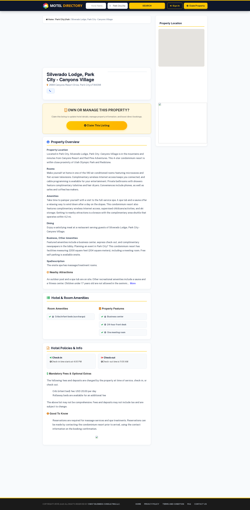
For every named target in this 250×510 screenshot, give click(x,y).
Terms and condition (173, 504)
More (133, 283)
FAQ (189, 504)
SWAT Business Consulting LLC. (104, 504)
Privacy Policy (151, 504)
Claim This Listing (98, 125)
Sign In (176, 6)
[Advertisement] (97, 47)
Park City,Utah (62, 19)
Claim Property (197, 6)
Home (51, 19)
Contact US (200, 504)
